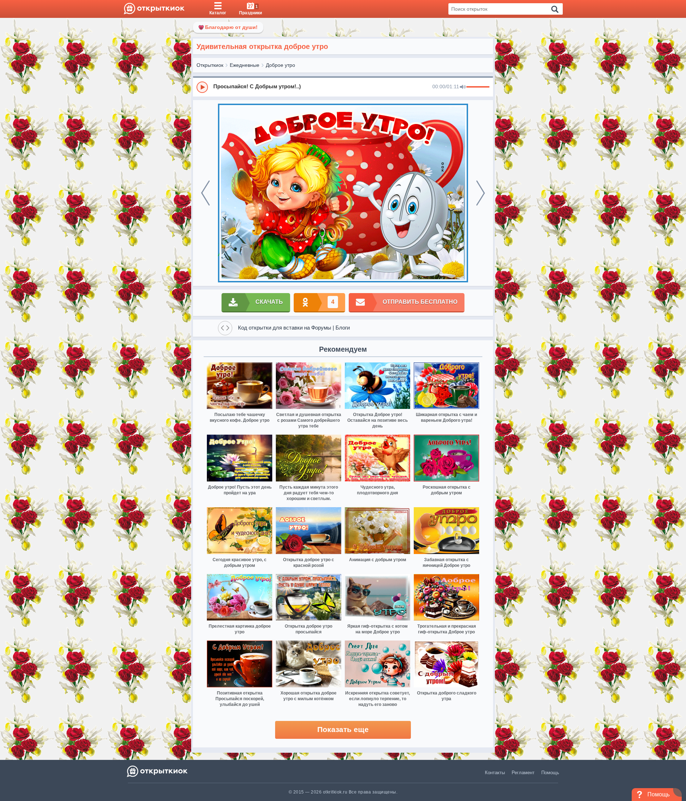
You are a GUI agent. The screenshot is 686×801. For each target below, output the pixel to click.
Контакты (495, 772)
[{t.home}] (158, 771)
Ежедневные (244, 65)
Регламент (523, 772)
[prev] (205, 193)
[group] (343, 87)
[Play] (202, 87)
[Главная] (154, 9)
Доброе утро (280, 65)
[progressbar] (477, 87)
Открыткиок (210, 65)
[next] (480, 193)
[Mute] (462, 87)
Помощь (550, 772)
